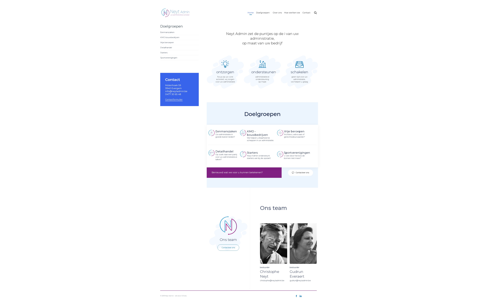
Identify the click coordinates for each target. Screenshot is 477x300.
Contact (306, 13)
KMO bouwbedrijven (169, 37)
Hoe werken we (292, 13)
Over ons (277, 13)
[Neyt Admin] (175, 12)
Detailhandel (166, 47)
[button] (300, 173)
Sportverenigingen (168, 58)
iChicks (184, 296)
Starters (163, 52)
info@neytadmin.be (273, 3)
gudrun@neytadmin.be (300, 280)
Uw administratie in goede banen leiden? (226, 134)
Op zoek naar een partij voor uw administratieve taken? (226, 155)
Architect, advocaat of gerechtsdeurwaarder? (294, 134)
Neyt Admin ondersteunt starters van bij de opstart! (259, 155)
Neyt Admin (169, 296)
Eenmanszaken (167, 32)
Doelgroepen (263, 13)
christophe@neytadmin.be (272, 280)
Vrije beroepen (167, 42)
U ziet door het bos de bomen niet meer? (297, 155)
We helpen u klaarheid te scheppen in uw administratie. (260, 136)
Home (251, 13)
